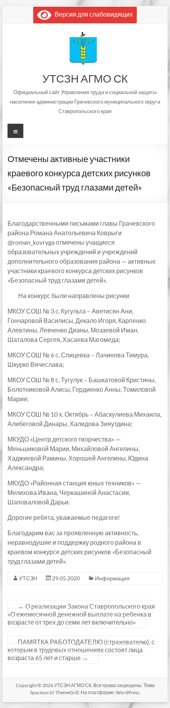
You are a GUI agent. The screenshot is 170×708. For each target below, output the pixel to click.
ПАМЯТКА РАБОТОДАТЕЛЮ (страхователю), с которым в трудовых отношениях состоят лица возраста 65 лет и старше (81, 649)
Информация (112, 578)
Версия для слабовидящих (92, 14)
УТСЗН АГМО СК (85, 78)
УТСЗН (28, 578)
